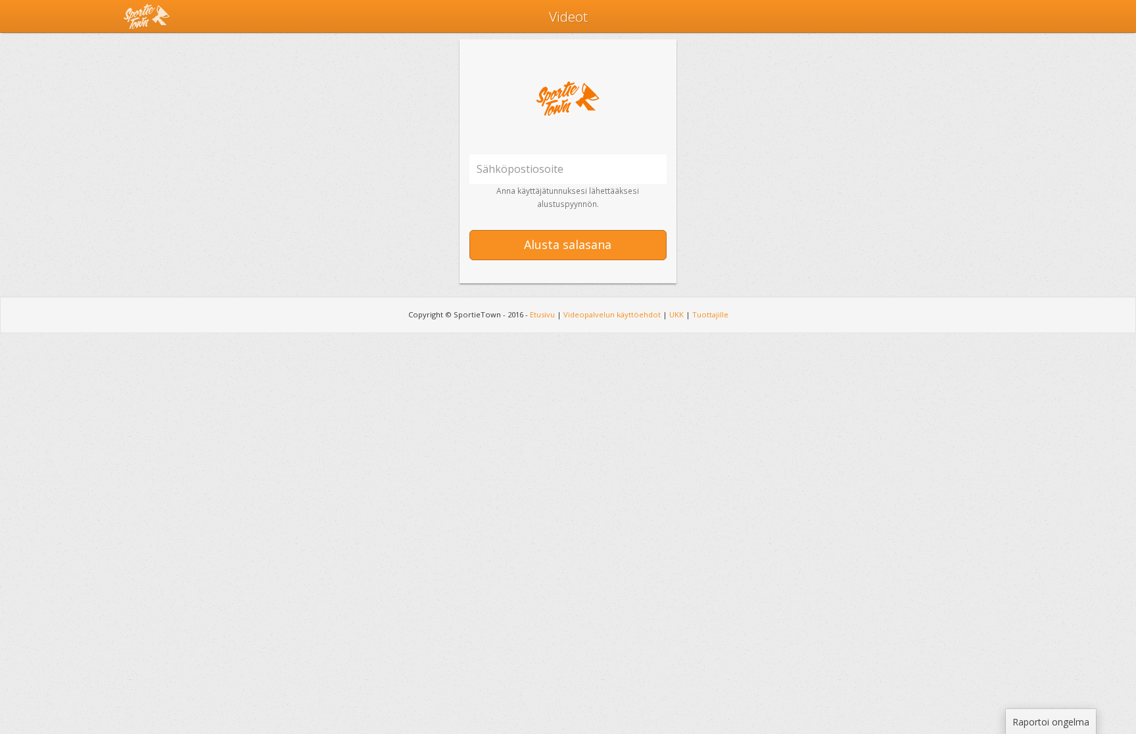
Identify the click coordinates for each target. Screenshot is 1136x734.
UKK (676, 314)
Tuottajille (710, 314)
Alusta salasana (567, 244)
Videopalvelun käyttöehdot (612, 314)
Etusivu (542, 314)
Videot (568, 16)
